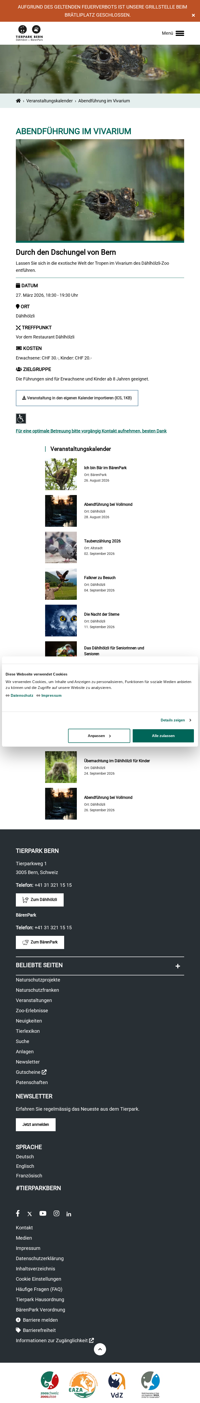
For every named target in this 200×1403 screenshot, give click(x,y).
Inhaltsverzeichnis (35, 1269)
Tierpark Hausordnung (40, 1299)
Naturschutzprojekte (38, 980)
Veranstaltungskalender (49, 100)
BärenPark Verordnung (40, 1310)
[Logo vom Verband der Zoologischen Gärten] (117, 1384)
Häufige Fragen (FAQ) (39, 1289)
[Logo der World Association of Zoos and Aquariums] (150, 1384)
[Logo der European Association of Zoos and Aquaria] (83, 1384)
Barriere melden (40, 1320)
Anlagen (25, 1052)
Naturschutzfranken (37, 990)
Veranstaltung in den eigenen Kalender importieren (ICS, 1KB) (79, 398)
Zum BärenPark (44, 942)
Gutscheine (31, 1072)
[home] (18, 100)
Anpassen (96, 736)
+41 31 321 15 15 (53, 885)
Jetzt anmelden (35, 1124)
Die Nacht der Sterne (101, 614)
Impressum (28, 1248)
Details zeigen (173, 720)
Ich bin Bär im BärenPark (105, 467)
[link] (173, 33)
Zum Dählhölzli (43, 899)
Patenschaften (32, 1082)
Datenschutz (21, 695)
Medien (24, 1238)
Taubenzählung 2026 (102, 541)
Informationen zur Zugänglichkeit (55, 1341)
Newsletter (28, 1062)
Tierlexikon (28, 1031)
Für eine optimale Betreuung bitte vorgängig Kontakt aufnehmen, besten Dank (91, 430)
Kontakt (24, 1228)
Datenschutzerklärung (40, 1258)
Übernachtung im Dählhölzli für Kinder (117, 761)
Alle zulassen (163, 736)
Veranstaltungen (34, 1000)
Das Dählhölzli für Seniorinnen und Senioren (114, 651)
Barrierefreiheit (39, 1330)
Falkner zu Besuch (100, 577)
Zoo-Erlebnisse (32, 1010)
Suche (22, 1041)
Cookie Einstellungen (38, 1279)
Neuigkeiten (29, 1021)
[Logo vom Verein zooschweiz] (49, 1384)
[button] (100, 966)
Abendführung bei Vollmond (108, 504)
